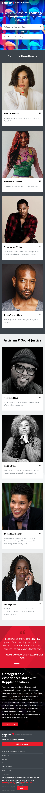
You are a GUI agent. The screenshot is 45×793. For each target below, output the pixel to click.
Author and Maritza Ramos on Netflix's (22, 119)
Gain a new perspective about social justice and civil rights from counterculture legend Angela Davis (21, 471)
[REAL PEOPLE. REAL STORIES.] (8, 3)
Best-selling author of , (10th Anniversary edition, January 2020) (20, 540)
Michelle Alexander (13, 534)
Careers (4, 759)
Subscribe (24, 744)
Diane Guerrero (11, 113)
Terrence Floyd (11, 398)
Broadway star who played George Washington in (21, 320)
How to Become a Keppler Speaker (13, 751)
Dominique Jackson (13, 181)
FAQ (3, 763)
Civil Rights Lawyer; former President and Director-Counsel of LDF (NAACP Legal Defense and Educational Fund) (21, 611)
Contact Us (10, 724)
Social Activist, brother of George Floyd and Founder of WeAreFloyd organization (22, 403)
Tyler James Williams (13, 247)
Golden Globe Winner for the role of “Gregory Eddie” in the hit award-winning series (21, 252)
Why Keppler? (6, 755)
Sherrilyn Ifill (10, 604)
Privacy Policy (7, 766)
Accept (23, 788)
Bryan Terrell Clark (13, 315)
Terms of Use (6, 770)
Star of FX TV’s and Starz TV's (21, 186)
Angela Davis (10, 466)
